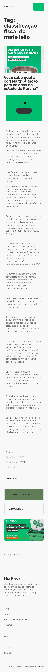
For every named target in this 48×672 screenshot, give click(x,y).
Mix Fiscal (8, 6)
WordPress (39, 667)
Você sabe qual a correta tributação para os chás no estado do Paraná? (21, 83)
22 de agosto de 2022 (13, 555)
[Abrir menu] (38, 7)
